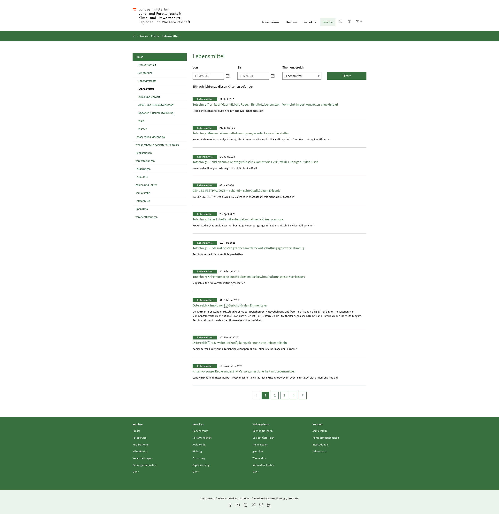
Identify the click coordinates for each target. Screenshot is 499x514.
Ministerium (270, 22)
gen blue (257, 451)
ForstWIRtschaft (202, 437)
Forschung (199, 458)
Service (328, 22)
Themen (291, 22)
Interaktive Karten (263, 465)
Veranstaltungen (145, 161)
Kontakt (293, 498)
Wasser (142, 129)
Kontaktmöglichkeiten (325, 437)
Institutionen (320, 444)
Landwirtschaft (147, 81)
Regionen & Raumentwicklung (155, 113)
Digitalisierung (201, 465)
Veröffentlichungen (146, 217)
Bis (239, 67)
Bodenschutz (200, 431)
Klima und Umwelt (149, 97)
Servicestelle (142, 193)
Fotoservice (139, 437)
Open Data (141, 209)
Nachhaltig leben (262, 431)
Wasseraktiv (259, 458)
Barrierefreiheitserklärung (270, 498)
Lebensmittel (155, 89)
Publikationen (143, 153)
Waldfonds (199, 444)
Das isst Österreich (263, 437)
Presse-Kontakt (147, 65)
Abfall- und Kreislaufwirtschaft (155, 105)
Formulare (141, 177)
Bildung (197, 451)
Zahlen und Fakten (146, 185)
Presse (155, 36)
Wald (141, 121)
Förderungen (143, 169)
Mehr (136, 472)
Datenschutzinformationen (234, 498)
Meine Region (260, 444)
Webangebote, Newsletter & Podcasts (157, 145)
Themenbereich (293, 67)
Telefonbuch (142, 201)
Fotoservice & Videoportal (150, 137)
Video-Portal (140, 451)
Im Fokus (309, 22)
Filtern (346, 76)
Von (195, 67)
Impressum (208, 498)
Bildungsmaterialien (145, 465)
